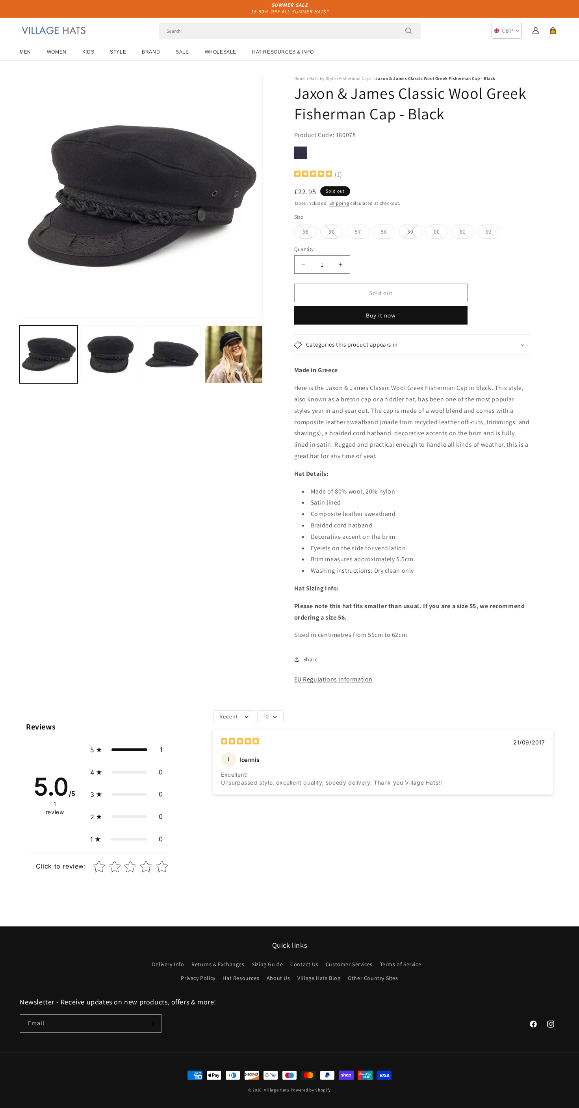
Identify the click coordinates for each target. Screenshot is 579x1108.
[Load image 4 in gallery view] (234, 354)
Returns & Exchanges (217, 964)
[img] (313, 175)
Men (25, 52)
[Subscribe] (152, 1023)
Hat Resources (241, 978)
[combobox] (290, 31)
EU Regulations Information (333, 679)
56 (335, 233)
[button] (553, 31)
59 (414, 233)
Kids (88, 52)
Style (118, 52)
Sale (182, 52)
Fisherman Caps (355, 78)
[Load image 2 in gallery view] (110, 354)
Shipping (339, 203)
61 (467, 233)
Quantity (304, 249)
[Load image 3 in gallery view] (172, 354)
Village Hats (276, 1090)
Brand (151, 52)
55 (309, 233)
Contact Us (304, 964)
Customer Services (349, 964)
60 (441, 233)
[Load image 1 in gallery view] (49, 354)
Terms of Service (400, 964)
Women (57, 52)
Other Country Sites (373, 978)
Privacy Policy (198, 978)
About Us (278, 978)
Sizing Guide (267, 964)
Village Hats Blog (318, 978)
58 (388, 233)
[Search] (408, 31)
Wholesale (220, 52)
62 (493, 233)
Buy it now (381, 315)
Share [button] (310, 659)
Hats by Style (322, 78)
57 (362, 233)
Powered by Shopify (311, 1090)
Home (300, 78)
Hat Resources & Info (283, 52)
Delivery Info (168, 964)
